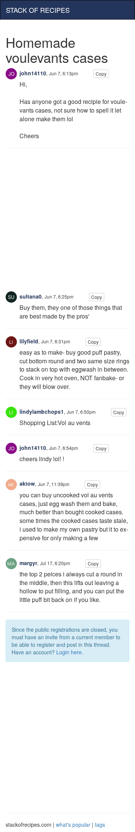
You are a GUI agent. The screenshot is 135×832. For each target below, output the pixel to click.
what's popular (73, 824)
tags (100, 824)
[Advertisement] (67, 223)
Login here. (69, 652)
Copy (101, 73)
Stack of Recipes (38, 10)
